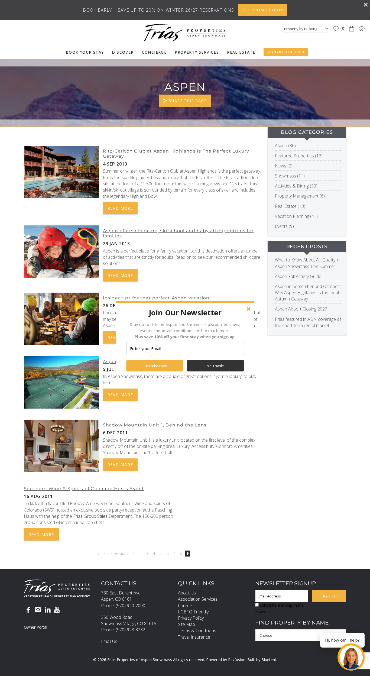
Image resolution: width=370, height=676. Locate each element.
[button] (185, 312)
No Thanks (216, 365)
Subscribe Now (154, 365)
